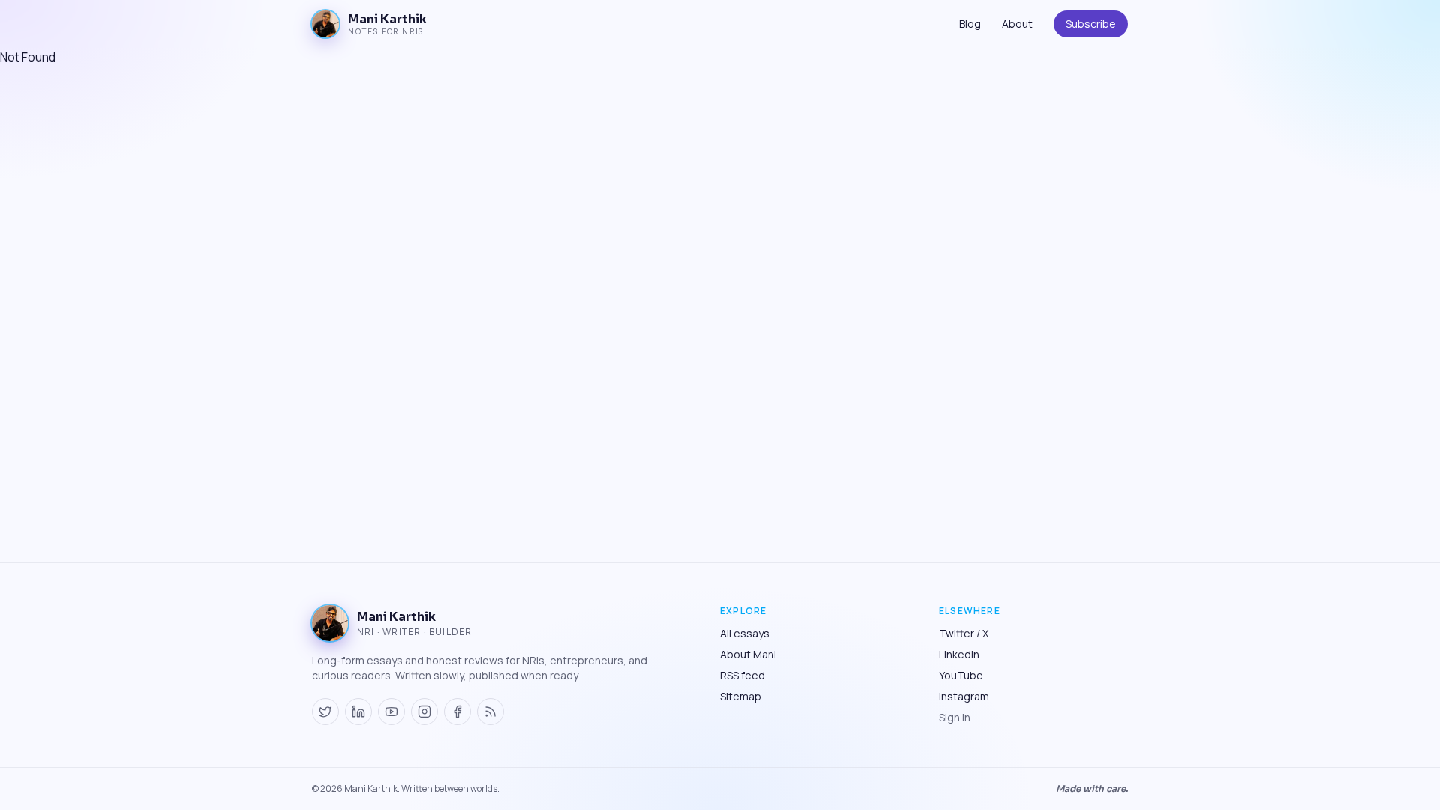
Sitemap (740, 696)
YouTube (961, 675)
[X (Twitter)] (325, 711)
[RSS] (490, 711)
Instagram (964, 696)
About (1017, 23)
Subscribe (1091, 23)
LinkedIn (959, 654)
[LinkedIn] (358, 711)
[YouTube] (391, 711)
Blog (970, 23)
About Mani (748, 654)
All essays (745, 633)
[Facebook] (457, 711)
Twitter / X (963, 633)
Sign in (954, 717)
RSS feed (742, 675)
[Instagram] (424, 711)
